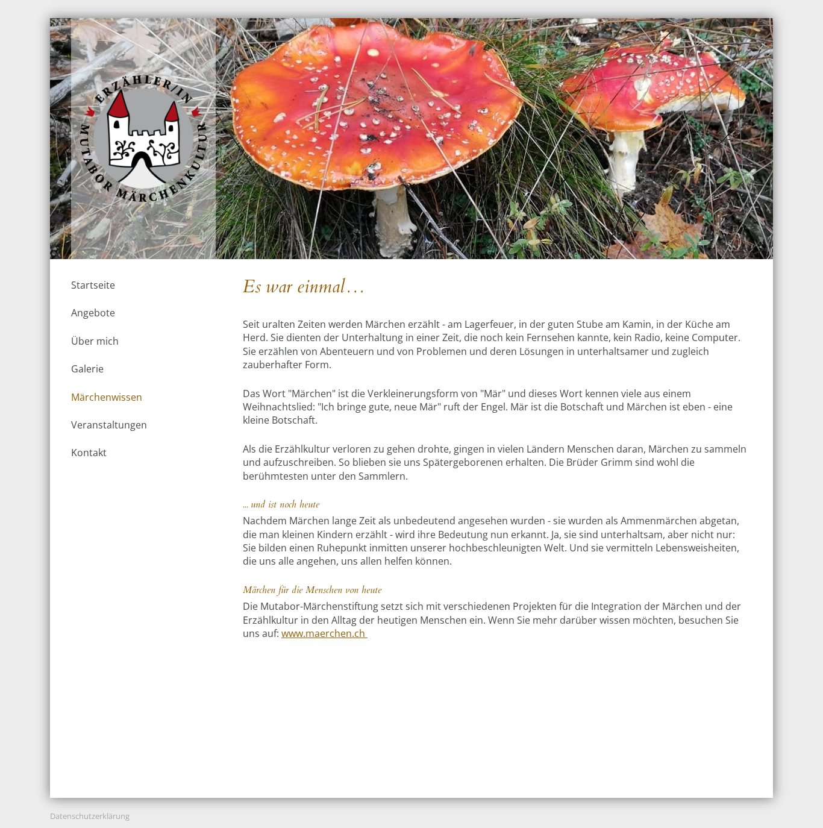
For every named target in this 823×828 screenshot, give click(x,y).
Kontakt (89, 452)
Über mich (95, 341)
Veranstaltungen (109, 424)
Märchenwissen (106, 397)
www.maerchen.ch (324, 633)
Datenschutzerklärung (90, 816)
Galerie (87, 368)
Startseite (93, 285)
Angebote (93, 312)
